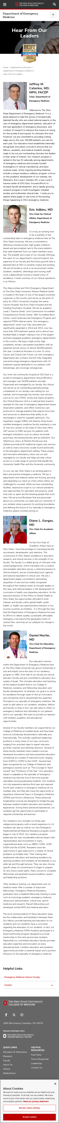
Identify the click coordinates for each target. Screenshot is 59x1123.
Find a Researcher (40, 1059)
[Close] (55, 1083)
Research (7, 1056)
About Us (8, 1064)
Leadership (36, 1063)
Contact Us (36, 1067)
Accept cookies (30, 1117)
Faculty (6, 1060)
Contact (8, 985)
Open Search (54, 4)
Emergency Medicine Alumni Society (22, 977)
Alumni (6, 1068)
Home (5, 67)
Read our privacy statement (35, 1101)
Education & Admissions (15, 1052)
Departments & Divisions (21, 67)
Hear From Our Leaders (12, 74)
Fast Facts (36, 1054)
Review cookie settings (29, 1108)
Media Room (9, 1073)
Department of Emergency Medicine (20, 15)
